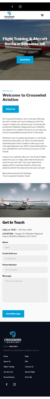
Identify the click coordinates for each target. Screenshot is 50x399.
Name (5, 242)
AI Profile (28, 377)
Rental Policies (9, 377)
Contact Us (29, 367)
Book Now (25, 60)
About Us (10, 109)
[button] (42, 15)
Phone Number (9, 265)
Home (6, 356)
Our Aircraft (8, 372)
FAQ (26, 361)
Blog (27, 356)
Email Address (9, 253)
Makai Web (14, 346)
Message (6, 276)
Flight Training (9, 367)
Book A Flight (30, 372)
